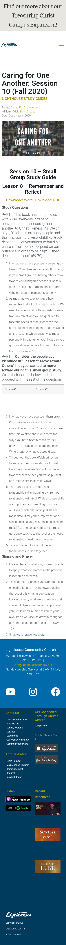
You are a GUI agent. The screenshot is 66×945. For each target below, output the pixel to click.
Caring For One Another (24, 107)
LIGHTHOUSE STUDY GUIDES (24, 99)
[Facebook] (55, 692)
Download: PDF (47, 200)
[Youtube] (10, 692)
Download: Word (19, 200)
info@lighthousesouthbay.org (33, 665)
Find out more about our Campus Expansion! (33, 15)
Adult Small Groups (24, 111)
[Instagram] (33, 692)
